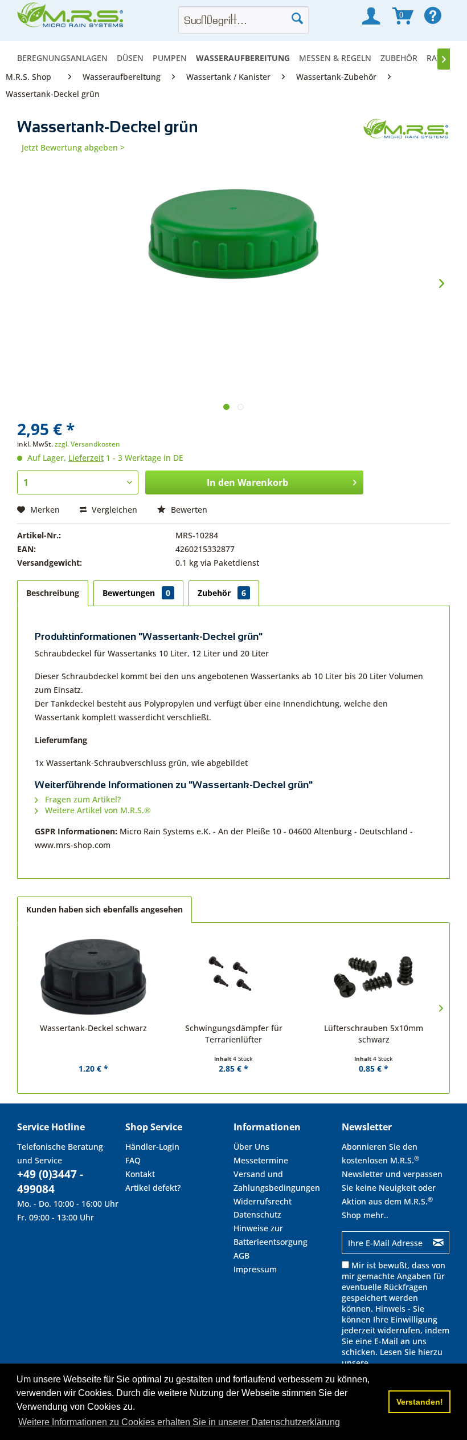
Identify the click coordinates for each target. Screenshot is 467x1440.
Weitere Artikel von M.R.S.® (97, 810)
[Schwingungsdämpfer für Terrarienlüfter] (233, 977)
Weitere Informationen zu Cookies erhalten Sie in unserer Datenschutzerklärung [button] (179, 1422)
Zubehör (222, 592)
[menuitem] (64, 58)
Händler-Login (152, 1146)
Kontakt (140, 1174)
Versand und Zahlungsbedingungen (276, 1181)
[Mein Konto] (371, 16)
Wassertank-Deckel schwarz (93, 1028)
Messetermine (260, 1160)
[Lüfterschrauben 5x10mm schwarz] (373, 977)
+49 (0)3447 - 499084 (50, 1181)
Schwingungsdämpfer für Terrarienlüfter (233, 1034)
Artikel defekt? (153, 1187)
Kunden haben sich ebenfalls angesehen (104, 909)
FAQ (133, 1160)
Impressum (255, 1269)
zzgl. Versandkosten (87, 444)
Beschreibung (52, 592)
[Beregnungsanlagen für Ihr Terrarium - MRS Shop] (71, 18)
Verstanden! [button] (419, 1401)
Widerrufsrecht (262, 1201)
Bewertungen (136, 592)
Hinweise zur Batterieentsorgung (270, 1235)
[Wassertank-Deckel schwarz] (93, 977)
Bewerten (188, 509)
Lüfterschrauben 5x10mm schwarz (373, 1034)
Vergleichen (113, 509)
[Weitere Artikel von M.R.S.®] (406, 139)
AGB (241, 1255)
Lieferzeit (86, 457)
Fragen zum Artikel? (82, 799)
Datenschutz (257, 1214)
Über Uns (251, 1146)
